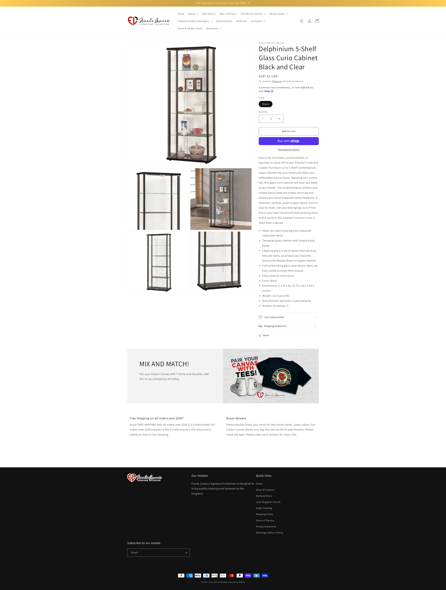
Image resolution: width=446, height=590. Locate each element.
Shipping (276, 81)
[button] (193, 13)
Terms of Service (265, 520)
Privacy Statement (266, 526)
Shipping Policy (264, 514)
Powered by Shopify (236, 582)
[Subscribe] (186, 553)
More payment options (288, 149)
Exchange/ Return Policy (269, 532)
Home (259, 483)
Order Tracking (264, 508)
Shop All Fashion (265, 489)
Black (265, 104)
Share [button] (266, 335)
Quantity (263, 111)
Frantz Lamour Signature (218, 582)
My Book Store (264, 495)
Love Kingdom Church (268, 502)
